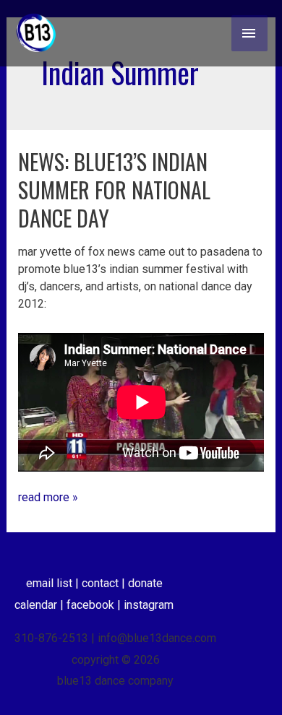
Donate (145, 583)
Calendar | (40, 605)
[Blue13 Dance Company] (36, 33)
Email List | (54, 583)
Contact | (105, 583)
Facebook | (95, 605)
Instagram (149, 605)
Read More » (48, 496)
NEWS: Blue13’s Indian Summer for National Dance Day (114, 189)
